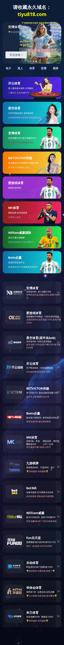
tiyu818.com (32, 14)
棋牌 (55, 68)
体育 (32, 68)
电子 (8, 68)
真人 (20, 68)
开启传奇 (16, 55)
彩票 (44, 68)
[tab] (28, 61)
